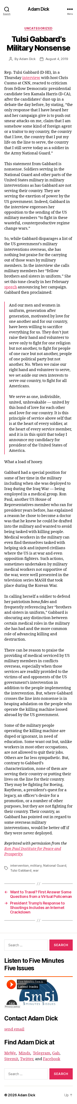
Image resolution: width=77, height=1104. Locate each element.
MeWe (10, 1053)
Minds (24, 1053)
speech (10, 287)
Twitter (26, 1059)
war (35, 870)
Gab (55, 1053)
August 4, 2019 (57, 59)
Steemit (11, 1059)
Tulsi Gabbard (20, 870)
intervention (19, 865)
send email (14, 1029)
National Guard (54, 865)
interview (31, 77)
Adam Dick (38, 9)
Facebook (51, 1059)
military (35, 865)
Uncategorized (38, 28)
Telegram (41, 1053)
